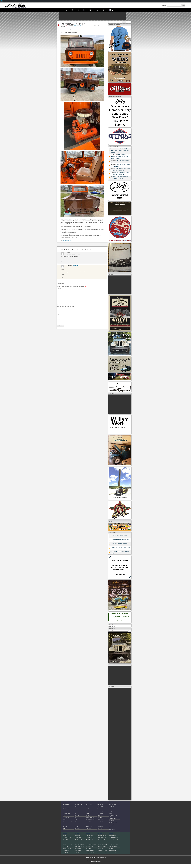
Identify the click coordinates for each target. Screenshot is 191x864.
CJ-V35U (65, 826)
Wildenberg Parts (112, 850)
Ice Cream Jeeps (112, 818)
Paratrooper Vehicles (102, 846)
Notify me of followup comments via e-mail (65, 306)
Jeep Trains (111, 806)
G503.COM (65, 846)
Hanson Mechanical (90, 850)
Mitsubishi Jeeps (89, 821)
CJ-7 (75, 821)
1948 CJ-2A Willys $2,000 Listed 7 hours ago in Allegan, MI (119, 540)
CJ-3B (76, 806)
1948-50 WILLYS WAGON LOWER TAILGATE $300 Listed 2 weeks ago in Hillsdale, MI (120, 548)
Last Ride (111, 808)
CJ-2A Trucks (100, 804)
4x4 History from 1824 (113, 837)
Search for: (164, 5)
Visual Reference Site (102, 837)
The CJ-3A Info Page (79, 852)
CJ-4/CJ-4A (88, 828)
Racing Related (112, 811)
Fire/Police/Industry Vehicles (113, 816)
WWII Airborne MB (112, 835)
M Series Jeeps (78, 837)
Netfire (99, 861)
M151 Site (77, 842)
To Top (106, 24)
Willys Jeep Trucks (90, 842)
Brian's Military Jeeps (67, 842)
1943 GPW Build (78, 835)
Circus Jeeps (100, 815)
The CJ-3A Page (78, 850)
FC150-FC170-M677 (77, 25)
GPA (64, 815)
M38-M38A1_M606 (78, 839)
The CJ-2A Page (78, 848)
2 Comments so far (66, 240)
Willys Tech (88, 848)
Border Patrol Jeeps (102, 824)
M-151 (87, 813)
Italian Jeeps (88, 824)
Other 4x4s (111, 827)
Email (58, 314)
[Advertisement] (92, 16)
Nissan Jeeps (89, 826)
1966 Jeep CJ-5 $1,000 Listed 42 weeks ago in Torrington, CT (119, 536)
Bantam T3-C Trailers (67, 844)
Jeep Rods (88, 808)
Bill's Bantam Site (66, 835)
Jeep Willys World (112, 852)
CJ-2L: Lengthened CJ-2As (68, 821)
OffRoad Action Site (101, 839)
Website (58, 319)
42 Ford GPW (65, 850)
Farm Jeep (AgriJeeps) (79, 846)
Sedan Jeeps (100, 826)
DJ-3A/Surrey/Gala (78, 804)
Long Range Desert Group (103, 852)
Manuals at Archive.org (113, 844)
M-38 (64, 828)
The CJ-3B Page (89, 835)
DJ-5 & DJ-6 (77, 815)
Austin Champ (112, 829)
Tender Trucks (100, 806)
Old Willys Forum (89, 846)
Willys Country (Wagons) (91, 844)
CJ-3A (64, 824)
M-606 (76, 808)
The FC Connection (90, 839)
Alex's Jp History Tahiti (113, 839)
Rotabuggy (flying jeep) (79, 844)
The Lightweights (66, 813)
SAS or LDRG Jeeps (90, 817)
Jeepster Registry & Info (91, 852)
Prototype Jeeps (66, 804)
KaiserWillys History (102, 835)
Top (187, 860)
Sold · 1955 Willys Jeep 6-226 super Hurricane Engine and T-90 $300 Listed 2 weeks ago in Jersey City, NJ (119, 150)
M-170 (76, 819)
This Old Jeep (100, 842)
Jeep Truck (111, 848)
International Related (90, 819)
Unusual (110, 813)
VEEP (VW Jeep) (89, 811)
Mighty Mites (88, 815)
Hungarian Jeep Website (103, 850)
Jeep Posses (100, 813)
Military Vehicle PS (113, 846)
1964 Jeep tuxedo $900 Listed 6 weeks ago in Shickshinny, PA (119, 544)
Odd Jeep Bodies (112, 824)
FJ (86, 806)
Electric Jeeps (100, 828)
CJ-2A (64, 819)
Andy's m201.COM (67, 848)
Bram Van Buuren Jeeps (102, 844)
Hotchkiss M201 (66, 811)
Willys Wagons (89, 804)
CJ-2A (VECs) (66, 817)
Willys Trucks (77, 828)
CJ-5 (75, 813)
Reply (62, 261)
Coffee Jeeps (100, 819)
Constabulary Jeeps (102, 811)
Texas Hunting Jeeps (102, 808)
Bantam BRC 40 (66, 839)
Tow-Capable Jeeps (113, 822)
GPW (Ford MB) (66, 808)
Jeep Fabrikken (66, 852)
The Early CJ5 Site (90, 837)
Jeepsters (76, 826)
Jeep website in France (113, 842)
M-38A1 (76, 811)
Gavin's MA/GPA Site (67, 837)
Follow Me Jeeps (112, 804)
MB (63, 806)
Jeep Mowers (111, 820)
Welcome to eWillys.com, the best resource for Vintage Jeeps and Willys (15, 5)
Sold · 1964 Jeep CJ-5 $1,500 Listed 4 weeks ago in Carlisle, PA (120, 552)
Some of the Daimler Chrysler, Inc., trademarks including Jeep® (95, 860)
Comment (59, 288)
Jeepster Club (100, 848)
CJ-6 (75, 817)
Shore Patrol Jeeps (101, 821)
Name (58, 308)
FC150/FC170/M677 (79, 824)
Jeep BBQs (100, 817)
